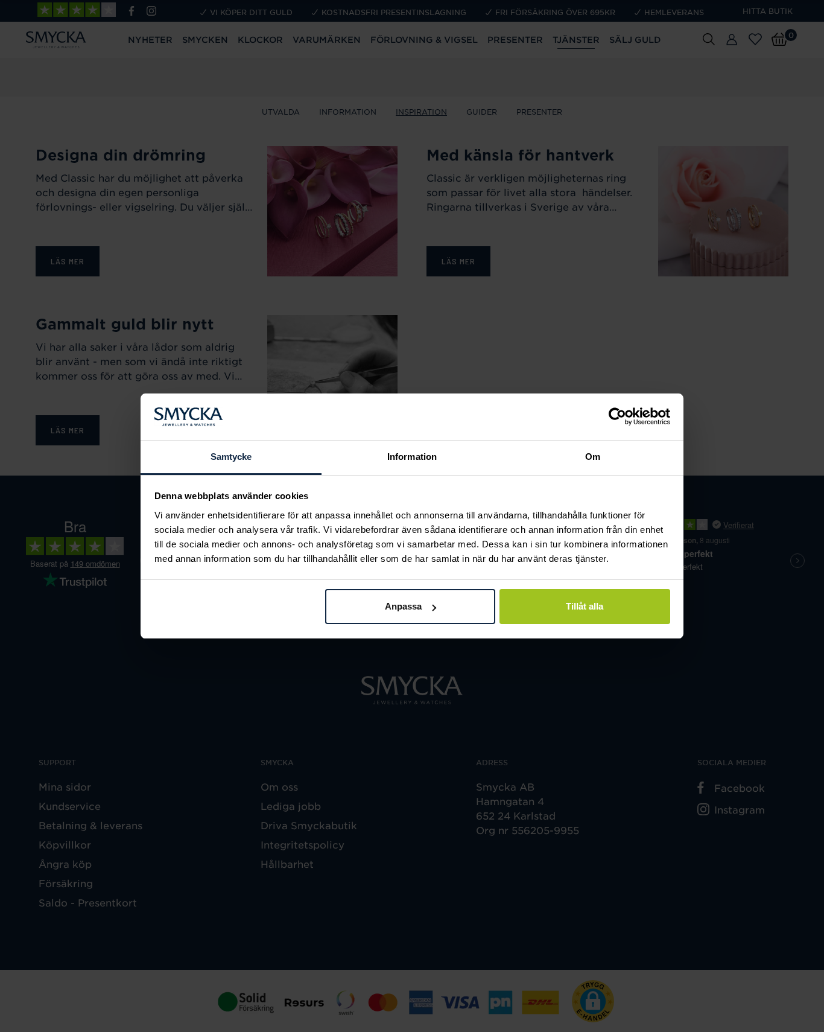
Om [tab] (592, 456)
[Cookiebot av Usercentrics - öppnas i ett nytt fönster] (617, 417)
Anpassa (403, 606)
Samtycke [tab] (231, 456)
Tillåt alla (584, 606)
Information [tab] (412, 456)
